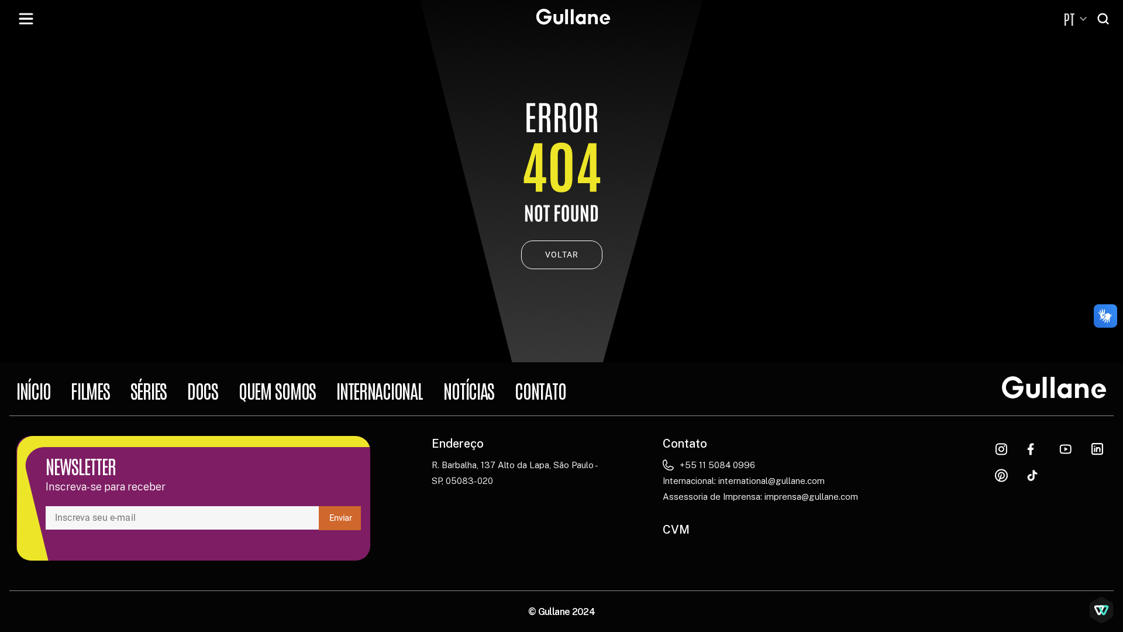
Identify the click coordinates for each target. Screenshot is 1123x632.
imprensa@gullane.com (811, 497)
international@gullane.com (771, 481)
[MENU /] (26, 19)
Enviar (340, 518)
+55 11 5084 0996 (717, 465)
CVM (676, 530)
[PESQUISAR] (1104, 19)
